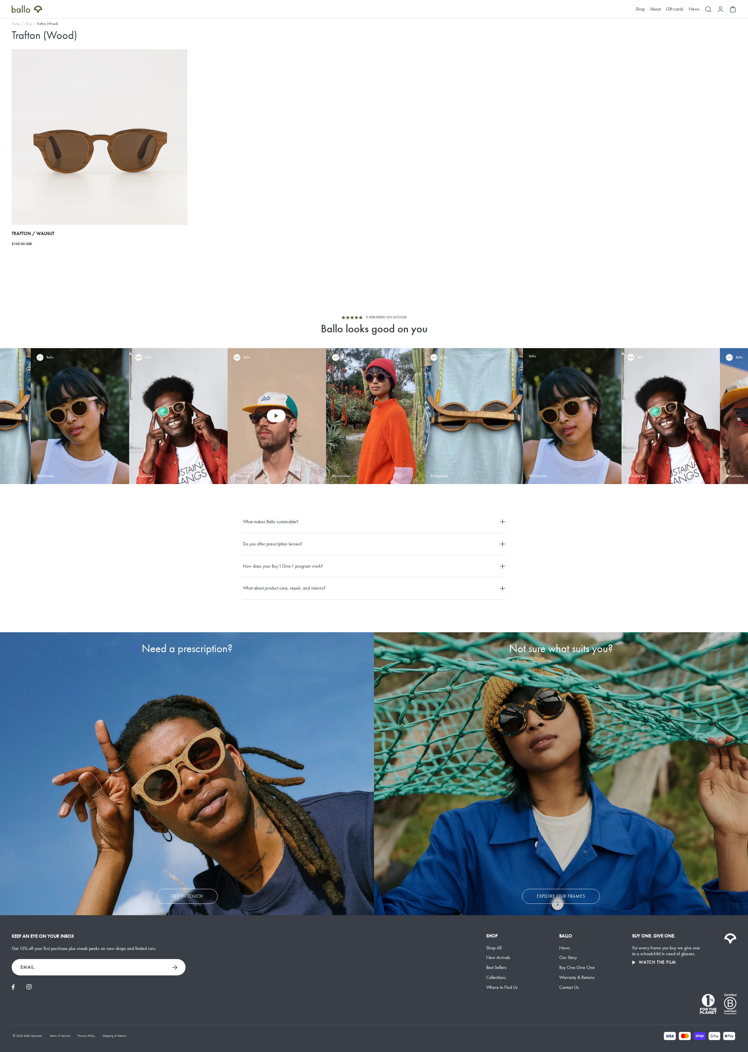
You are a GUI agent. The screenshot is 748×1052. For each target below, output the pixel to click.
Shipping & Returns (114, 1036)
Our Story (568, 957)
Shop (640, 9)
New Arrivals (498, 957)
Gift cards (674, 9)
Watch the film (657, 962)
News (694, 9)
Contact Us (569, 987)
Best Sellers (496, 967)
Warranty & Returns (577, 977)
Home (16, 24)
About (655, 9)
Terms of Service (60, 1036)
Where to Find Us (502, 987)
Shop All (493, 948)
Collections (496, 977)
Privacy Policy (86, 1036)
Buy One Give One (577, 967)
